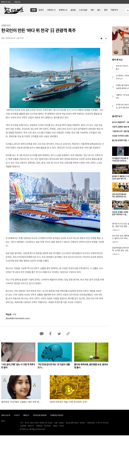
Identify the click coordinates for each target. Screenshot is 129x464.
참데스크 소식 (5, 2)
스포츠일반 (83, 10)
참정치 (41, 10)
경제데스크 (63, 10)
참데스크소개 (5, 415)
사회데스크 (51, 10)
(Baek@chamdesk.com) (18, 318)
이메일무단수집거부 (56, 415)
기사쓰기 (17, 415)
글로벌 (73, 10)
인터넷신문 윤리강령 (39, 415)
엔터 (92, 10)
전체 (33, 10)
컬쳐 (105, 10)
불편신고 (26, 415)
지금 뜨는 (17, 2)
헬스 (99, 10)
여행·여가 (114, 10)
